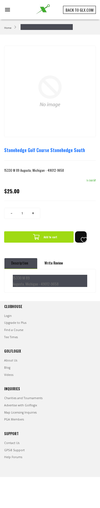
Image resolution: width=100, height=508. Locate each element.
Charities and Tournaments (23, 398)
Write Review (53, 263)
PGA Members (14, 419)
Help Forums (13, 457)
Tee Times (11, 337)
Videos (8, 375)
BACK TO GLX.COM (79, 10)
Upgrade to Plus (15, 323)
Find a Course (13, 330)
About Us (10, 360)
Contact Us (11, 443)
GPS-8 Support (14, 450)
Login (8, 316)
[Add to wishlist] (81, 237)
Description (19, 263)
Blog (7, 368)
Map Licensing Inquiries (20, 412)
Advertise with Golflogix (20, 405)
